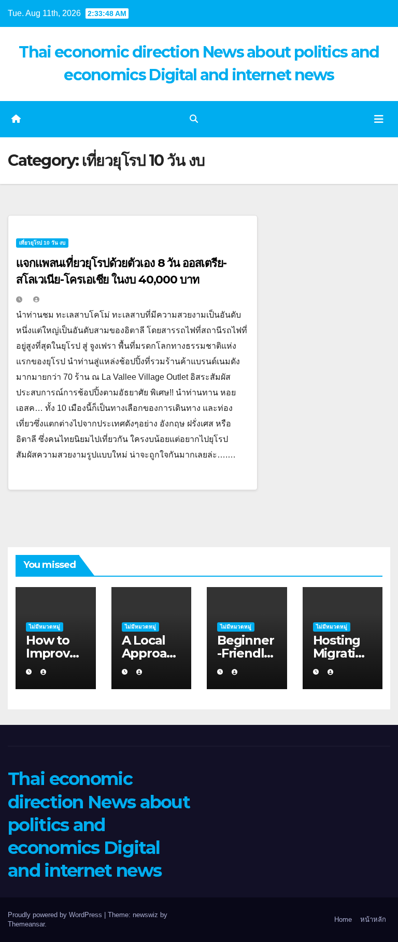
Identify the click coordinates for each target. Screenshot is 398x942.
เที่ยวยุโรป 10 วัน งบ (42, 243)
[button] (194, 119)
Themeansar (26, 924)
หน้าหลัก (373, 919)
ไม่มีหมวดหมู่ (44, 627)
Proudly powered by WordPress (56, 915)
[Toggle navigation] (378, 119)
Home (343, 919)
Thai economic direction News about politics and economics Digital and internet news (99, 824)
